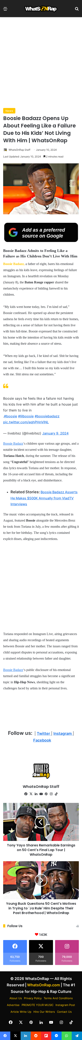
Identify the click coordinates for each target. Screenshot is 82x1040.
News (9, 110)
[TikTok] (56, 794)
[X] (30, 794)
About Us (15, 998)
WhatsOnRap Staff (19, 149)
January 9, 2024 (55, 433)
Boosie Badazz (13, 443)
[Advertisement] (41, 62)
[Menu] (5, 10)
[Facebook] (25, 794)
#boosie (10, 416)
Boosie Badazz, (14, 264)
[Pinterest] (46, 794)
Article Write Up (21, 1011)
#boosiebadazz (47, 416)
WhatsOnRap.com (43, 985)
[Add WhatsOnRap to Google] (41, 241)
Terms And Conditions (58, 998)
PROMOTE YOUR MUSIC (37, 1005)
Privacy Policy (33, 998)
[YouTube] (41, 794)
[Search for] (77, 10)
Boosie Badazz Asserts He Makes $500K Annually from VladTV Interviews (44, 498)
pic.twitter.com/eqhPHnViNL (26, 422)
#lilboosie (26, 416)
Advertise (13, 1005)
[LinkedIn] (35, 794)
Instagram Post (65, 1005)
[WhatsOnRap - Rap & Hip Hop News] (41, 8)
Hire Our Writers (44, 1011)
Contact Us (64, 1011)
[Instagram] (51, 794)
